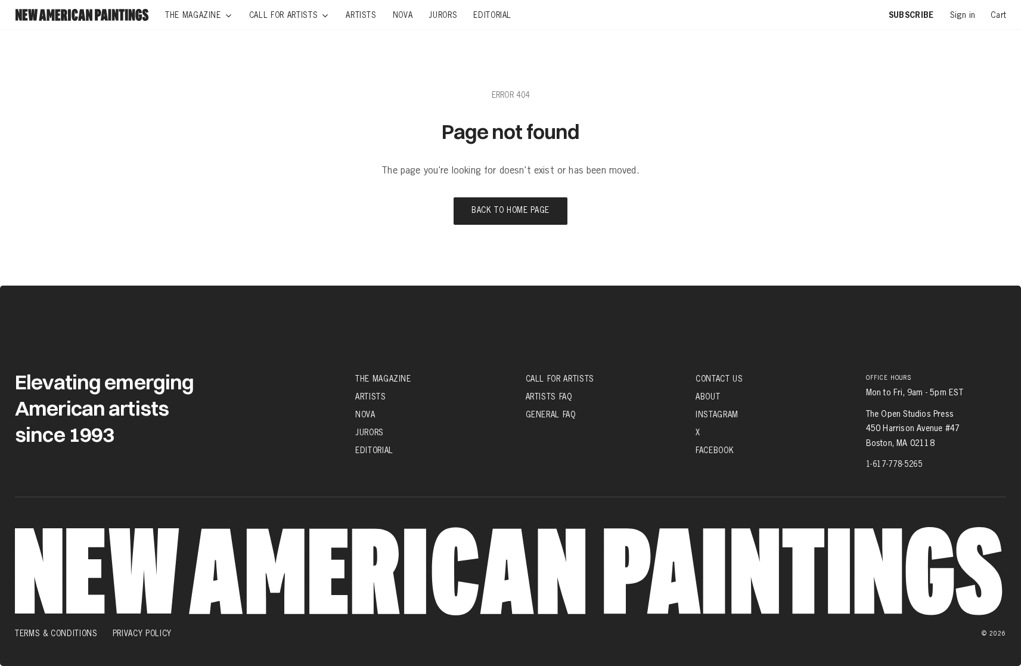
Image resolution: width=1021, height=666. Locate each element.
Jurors (369, 432)
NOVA (365, 414)
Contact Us (719, 378)
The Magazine (383, 378)
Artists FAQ (549, 396)
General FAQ (551, 414)
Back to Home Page (510, 211)
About (708, 396)
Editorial (374, 450)
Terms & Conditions (56, 633)
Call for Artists (560, 378)
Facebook (715, 450)
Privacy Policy (142, 633)
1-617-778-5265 (894, 464)
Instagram (717, 414)
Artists (370, 396)
